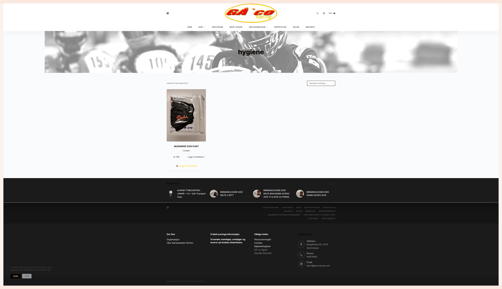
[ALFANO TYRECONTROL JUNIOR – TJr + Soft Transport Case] (171, 194)
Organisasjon (173, 239)
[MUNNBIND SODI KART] (186, 115)
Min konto (288, 211)
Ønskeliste (310, 211)
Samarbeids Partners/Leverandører (284, 215)
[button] (186, 166)
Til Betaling (313, 218)
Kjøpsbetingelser (312, 207)
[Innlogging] (324, 13)
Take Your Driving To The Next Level (319, 215)
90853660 (312, 256)
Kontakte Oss (280, 27)
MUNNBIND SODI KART (186, 146)
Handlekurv (287, 207)
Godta (15, 276)
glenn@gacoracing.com (318, 265)
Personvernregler (327, 211)
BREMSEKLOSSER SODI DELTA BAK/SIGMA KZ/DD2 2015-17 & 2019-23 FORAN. (276, 193)
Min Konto (310, 27)
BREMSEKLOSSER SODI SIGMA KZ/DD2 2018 (318, 194)
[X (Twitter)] (168, 13)
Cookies (258, 243)
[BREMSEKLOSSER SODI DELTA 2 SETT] (214, 194)
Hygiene (186, 151)
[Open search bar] (317, 13)
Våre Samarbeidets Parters (180, 243)
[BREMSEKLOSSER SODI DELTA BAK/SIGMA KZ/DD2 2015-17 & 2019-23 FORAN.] (257, 194)
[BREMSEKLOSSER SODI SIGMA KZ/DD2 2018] (300, 194)
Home (189, 27)
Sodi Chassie (217, 27)
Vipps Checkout (328, 218)
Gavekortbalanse (271, 207)
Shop (200, 27)
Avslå (27, 276)
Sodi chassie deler (257, 27)
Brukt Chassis (236, 27)
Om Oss (296, 27)
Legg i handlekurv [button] (196, 157)
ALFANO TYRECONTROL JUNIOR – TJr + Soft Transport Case (191, 193)
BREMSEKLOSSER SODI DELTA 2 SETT (231, 194)
